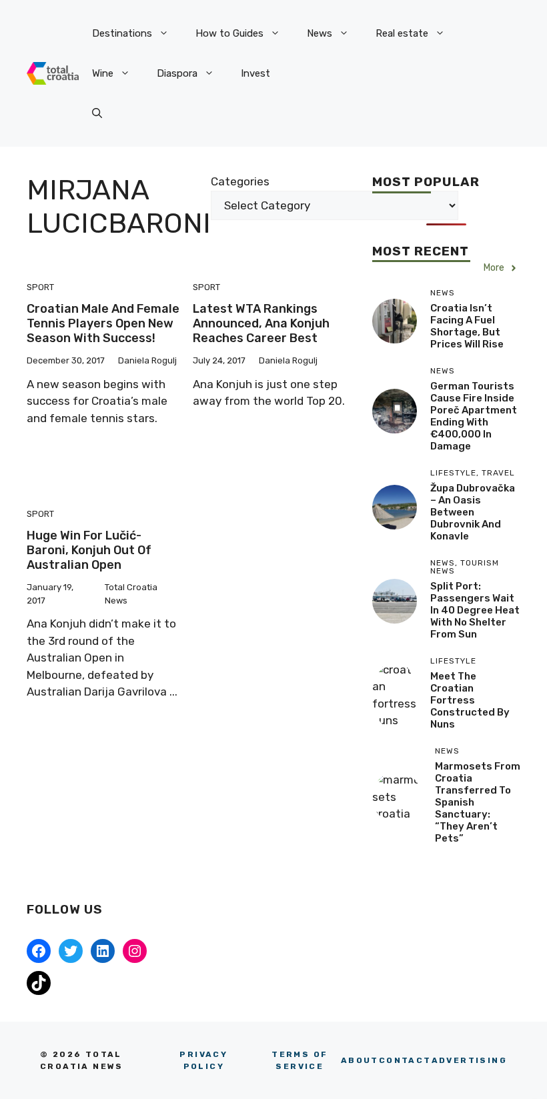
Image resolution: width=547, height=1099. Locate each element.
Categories (240, 181)
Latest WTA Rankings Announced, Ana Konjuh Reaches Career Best (261, 323)
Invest (255, 73)
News (319, 33)
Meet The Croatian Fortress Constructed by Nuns (470, 700)
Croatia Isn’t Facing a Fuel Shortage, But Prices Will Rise (467, 326)
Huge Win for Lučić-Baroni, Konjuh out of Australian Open (89, 550)
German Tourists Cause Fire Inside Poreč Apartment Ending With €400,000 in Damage (473, 416)
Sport (40, 287)
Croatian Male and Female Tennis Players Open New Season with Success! (103, 323)
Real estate (402, 33)
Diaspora (177, 73)
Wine (102, 73)
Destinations (122, 33)
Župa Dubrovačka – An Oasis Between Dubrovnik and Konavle (472, 512)
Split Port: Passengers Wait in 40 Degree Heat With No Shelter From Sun (475, 610)
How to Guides (229, 33)
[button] (97, 113)
